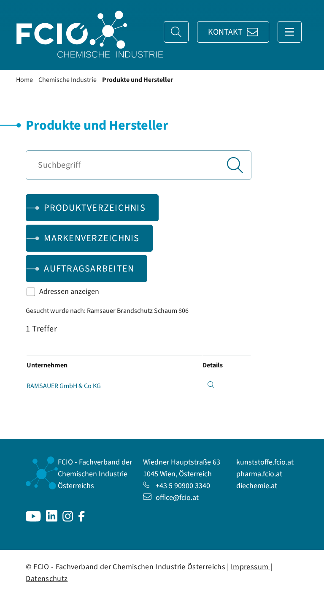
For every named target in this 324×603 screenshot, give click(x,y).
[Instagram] (67, 519)
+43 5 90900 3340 (183, 486)
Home (24, 79)
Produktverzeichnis (95, 208)
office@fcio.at (177, 497)
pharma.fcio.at (259, 474)
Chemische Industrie (67, 79)
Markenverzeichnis (91, 238)
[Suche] (176, 32)
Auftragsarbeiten (89, 268)
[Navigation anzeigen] (290, 32)
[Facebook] (81, 519)
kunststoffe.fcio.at (265, 462)
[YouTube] (33, 519)
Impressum (250, 567)
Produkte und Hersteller (137, 79)
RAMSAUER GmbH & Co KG (64, 386)
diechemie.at (256, 486)
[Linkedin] (51, 519)
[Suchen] (235, 165)
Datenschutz (47, 578)
